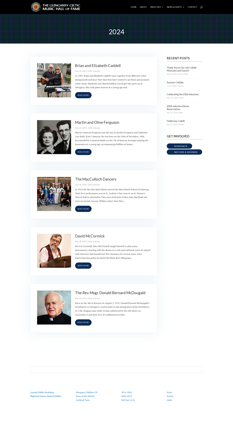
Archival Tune (83, 400)
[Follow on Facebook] (179, 413)
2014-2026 (126, 392)
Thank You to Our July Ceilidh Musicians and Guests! (181, 69)
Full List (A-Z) (128, 400)
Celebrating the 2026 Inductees (183, 94)
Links (169, 400)
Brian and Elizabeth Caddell (98, 65)
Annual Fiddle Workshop (42, 392)
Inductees (155, 7)
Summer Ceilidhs (175, 82)
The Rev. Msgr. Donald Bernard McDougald (110, 292)
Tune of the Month (85, 396)
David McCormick (90, 236)
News (186, 74)
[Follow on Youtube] (190, 413)
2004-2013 (126, 396)
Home (134, 7)
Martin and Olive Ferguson (97, 122)
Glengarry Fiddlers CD (86, 392)
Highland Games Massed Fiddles (45, 396)
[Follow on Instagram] (184, 413)
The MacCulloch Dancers (95, 179)
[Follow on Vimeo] (195, 413)
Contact (192, 7)
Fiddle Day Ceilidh (176, 121)
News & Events (174, 7)
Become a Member (185, 152)
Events (180, 74)
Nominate (180, 146)
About (143, 7)
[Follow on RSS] (200, 413)
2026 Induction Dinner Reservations (178, 108)
